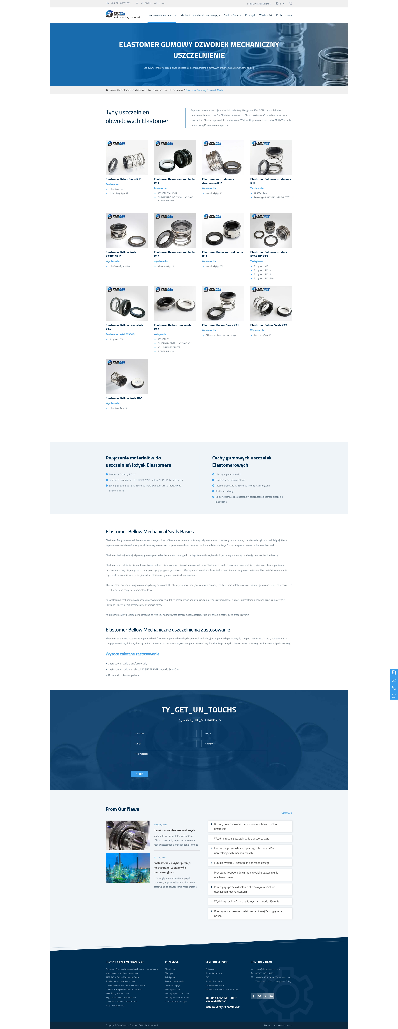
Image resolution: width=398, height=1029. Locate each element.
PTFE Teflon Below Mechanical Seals (122, 977)
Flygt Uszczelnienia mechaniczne (121, 997)
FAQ (207, 977)
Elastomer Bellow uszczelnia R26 (172, 327)
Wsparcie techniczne (215, 985)
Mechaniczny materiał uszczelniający (200, 15)
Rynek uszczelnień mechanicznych (174, 830)
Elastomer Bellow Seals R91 (220, 325)
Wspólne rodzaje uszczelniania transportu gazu (241, 838)
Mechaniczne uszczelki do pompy (165, 90)
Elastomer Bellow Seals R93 (124, 398)
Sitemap (267, 1025)
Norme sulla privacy (283, 1025)
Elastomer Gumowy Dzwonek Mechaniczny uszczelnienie (215, 90)
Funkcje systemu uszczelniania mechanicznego (242, 863)
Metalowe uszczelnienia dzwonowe (122, 973)
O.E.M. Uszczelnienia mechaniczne (121, 1001)
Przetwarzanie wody (174, 981)
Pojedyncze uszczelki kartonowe (120, 981)
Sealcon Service (232, 15)
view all (287, 813)
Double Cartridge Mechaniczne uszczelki (124, 989)
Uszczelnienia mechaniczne (162, 15)
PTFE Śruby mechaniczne (117, 993)
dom (112, 90)
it (280, 3)
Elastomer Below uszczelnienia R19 (222, 254)
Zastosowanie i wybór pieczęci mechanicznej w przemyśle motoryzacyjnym (172, 867)
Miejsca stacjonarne (115, 1005)
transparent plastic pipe (176, 1001)
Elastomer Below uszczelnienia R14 (270, 181)
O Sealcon (210, 969)
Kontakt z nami (284, 15)
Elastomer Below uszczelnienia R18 (174, 254)
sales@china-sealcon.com (150, 3)
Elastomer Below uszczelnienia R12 (174, 181)
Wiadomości (265, 15)
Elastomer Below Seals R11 (124, 179)
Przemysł (250, 15)
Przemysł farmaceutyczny (177, 997)
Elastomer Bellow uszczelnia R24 (124, 327)
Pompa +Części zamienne (259, 3)
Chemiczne (170, 969)
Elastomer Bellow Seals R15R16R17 (121, 254)
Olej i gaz (169, 973)
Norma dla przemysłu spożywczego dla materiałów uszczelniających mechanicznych (244, 850)
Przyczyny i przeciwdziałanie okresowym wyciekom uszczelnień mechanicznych (244, 889)
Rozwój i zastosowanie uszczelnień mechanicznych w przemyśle (245, 826)
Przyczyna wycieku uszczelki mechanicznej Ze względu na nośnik (248, 913)
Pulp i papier (170, 977)
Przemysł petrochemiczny (177, 993)
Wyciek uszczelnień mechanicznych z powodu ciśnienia (246, 901)
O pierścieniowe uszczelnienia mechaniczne (125, 985)
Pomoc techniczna (214, 973)
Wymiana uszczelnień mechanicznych (223, 989)
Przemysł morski (172, 989)
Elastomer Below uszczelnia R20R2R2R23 (268, 254)
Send (139, 774)
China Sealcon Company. (127, 1025)
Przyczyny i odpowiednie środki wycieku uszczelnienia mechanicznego (246, 874)
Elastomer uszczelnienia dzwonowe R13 (218, 181)
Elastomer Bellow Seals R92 (268, 325)
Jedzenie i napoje (172, 985)
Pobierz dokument (214, 981)
